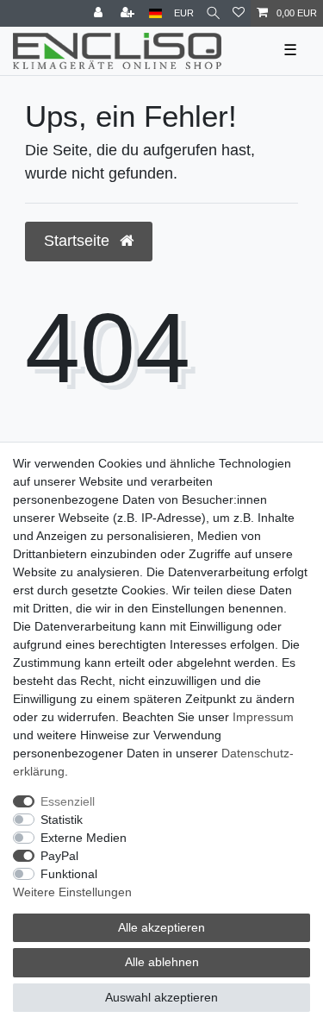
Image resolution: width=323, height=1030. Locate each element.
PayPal (59, 856)
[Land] (155, 13)
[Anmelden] (100, 13)
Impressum (263, 717)
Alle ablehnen (162, 962)
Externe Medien (83, 838)
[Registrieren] (129, 13)
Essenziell (67, 801)
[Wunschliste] (239, 13)
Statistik (61, 819)
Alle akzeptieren (161, 927)
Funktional (68, 874)
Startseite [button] (79, 240)
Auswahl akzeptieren (161, 997)
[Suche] (213, 13)
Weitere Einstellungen (72, 892)
